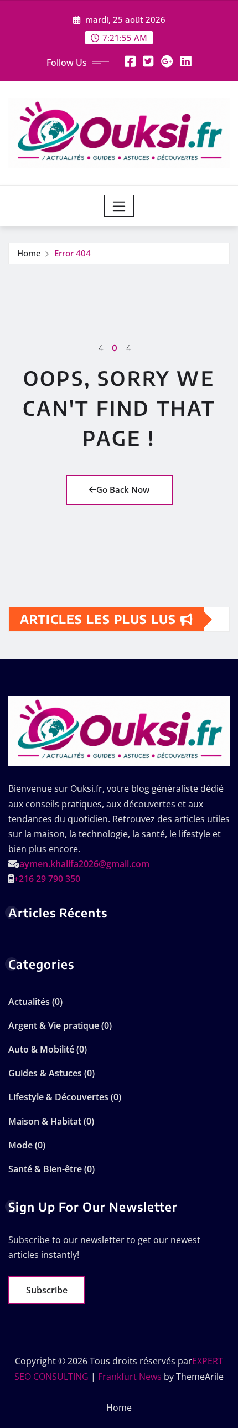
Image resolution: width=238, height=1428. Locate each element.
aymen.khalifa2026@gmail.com (84, 864)
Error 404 (72, 253)
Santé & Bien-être (45, 1169)
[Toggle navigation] (119, 206)
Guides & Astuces (45, 1073)
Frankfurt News (130, 1376)
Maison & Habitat (44, 1121)
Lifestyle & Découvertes (58, 1097)
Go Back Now (122, 489)
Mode (20, 1145)
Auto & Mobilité (41, 1049)
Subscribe (47, 1290)
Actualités (29, 1002)
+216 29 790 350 (47, 879)
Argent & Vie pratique (53, 1025)
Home (29, 253)
